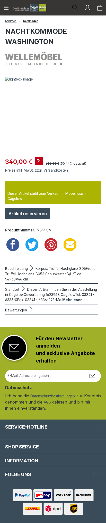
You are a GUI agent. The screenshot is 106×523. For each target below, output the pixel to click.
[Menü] (6, 8)
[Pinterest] (51, 244)
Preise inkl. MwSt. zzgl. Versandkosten (36, 170)
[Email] (70, 244)
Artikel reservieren (27, 213)
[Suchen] (75, 8)
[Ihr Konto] (87, 8)
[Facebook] (13, 244)
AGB (47, 402)
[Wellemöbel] (53, 58)
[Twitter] (32, 244)
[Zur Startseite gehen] (29, 7)
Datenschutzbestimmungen (52, 396)
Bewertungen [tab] (16, 310)
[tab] (51, 273)
